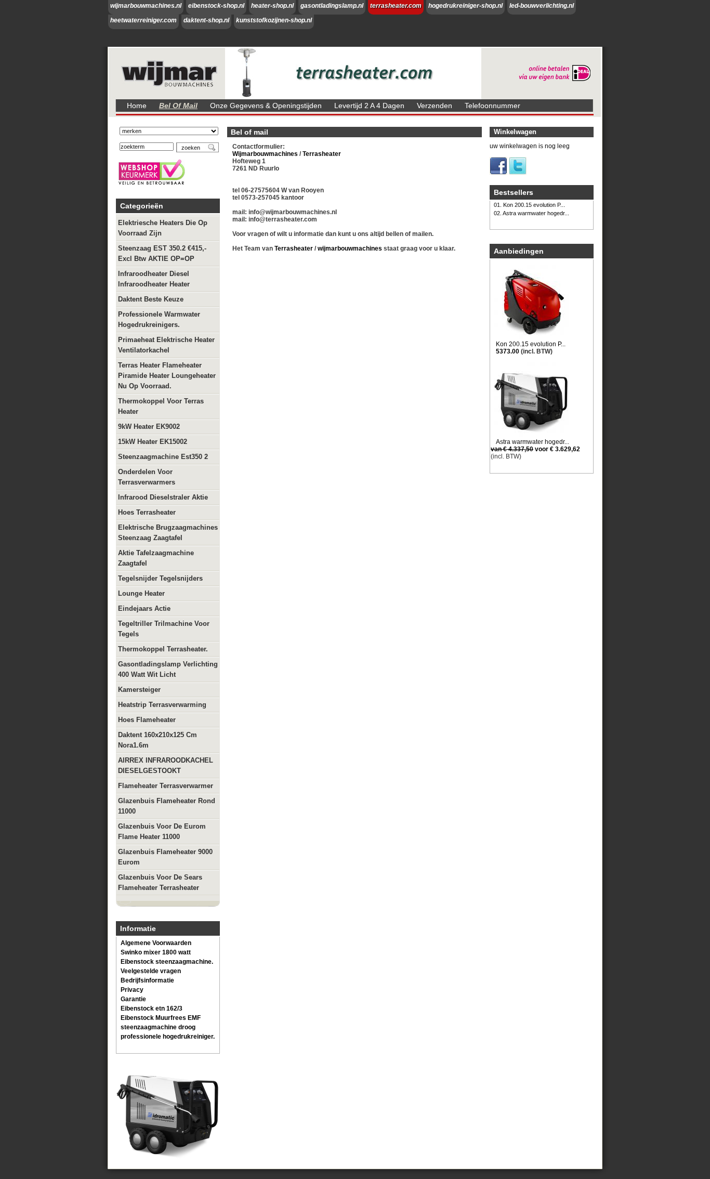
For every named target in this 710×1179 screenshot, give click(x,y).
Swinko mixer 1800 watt (156, 952)
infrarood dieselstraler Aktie (163, 497)
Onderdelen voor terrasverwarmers (146, 477)
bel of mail (178, 105)
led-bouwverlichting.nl (541, 5)
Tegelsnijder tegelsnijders (160, 578)
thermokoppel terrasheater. (163, 649)
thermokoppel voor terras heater (161, 406)
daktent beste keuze (150, 299)
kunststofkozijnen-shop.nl (274, 20)
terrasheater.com (396, 5)
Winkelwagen (515, 132)
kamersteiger (139, 689)
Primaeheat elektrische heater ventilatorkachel (166, 345)
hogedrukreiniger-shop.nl (465, 5)
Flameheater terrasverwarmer (165, 786)
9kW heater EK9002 (149, 426)
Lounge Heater (141, 593)
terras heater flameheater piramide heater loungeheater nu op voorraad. (167, 375)
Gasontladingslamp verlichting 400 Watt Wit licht (168, 669)
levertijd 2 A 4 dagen (369, 105)
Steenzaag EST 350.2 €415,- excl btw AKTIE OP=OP (162, 253)
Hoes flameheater (147, 720)
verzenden (434, 105)
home (137, 105)
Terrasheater (321, 154)
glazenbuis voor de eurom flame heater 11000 (162, 831)
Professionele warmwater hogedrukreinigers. (159, 319)
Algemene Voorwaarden (156, 943)
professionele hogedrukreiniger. (168, 1036)
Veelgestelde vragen (151, 971)
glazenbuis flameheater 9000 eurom (165, 857)
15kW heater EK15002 (152, 442)
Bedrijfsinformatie (147, 980)
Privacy (132, 989)
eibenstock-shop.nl (216, 5)
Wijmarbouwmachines (265, 154)
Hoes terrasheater (147, 512)
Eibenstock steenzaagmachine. (167, 961)
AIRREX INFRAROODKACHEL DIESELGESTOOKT (165, 765)
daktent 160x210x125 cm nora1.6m (157, 740)
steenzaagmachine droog (158, 1027)
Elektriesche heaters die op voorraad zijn (162, 228)
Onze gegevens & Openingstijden (266, 105)
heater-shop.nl (272, 5)
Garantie (133, 999)
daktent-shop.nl (206, 20)
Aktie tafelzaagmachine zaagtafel (156, 558)
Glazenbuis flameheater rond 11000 (166, 806)
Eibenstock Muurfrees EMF (161, 1017)
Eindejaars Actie (144, 608)
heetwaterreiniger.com (143, 20)
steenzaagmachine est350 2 (163, 457)
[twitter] (518, 172)
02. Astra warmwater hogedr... (531, 213)
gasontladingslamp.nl (331, 5)
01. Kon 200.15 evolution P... (529, 205)
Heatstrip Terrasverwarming (162, 705)
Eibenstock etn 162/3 (151, 1008)
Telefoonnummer (492, 105)
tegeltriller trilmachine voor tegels (163, 629)
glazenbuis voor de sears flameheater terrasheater (160, 882)
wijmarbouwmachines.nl (145, 5)
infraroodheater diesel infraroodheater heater (154, 279)
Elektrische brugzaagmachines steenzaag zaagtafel (168, 532)
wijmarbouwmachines (350, 248)
